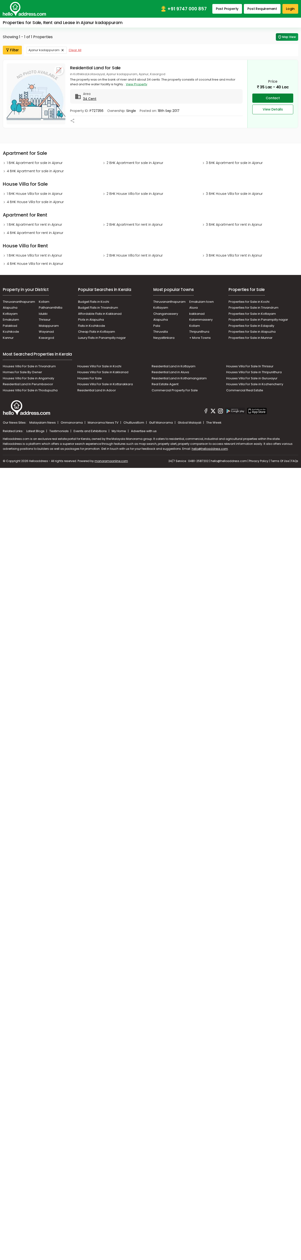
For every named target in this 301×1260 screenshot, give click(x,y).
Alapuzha (10, 307)
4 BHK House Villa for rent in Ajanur (35, 263)
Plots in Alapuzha (91, 319)
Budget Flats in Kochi (93, 301)
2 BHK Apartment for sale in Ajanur (135, 162)
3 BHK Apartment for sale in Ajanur (234, 162)
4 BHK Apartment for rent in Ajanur (35, 232)
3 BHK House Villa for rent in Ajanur (234, 255)
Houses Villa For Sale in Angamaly (28, 378)
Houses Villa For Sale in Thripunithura (254, 372)
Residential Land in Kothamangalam (179, 378)
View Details (273, 109)
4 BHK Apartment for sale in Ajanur (35, 171)
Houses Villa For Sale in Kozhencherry (254, 384)
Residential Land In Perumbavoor (28, 384)
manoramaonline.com (111, 461)
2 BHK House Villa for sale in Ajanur (135, 193)
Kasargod (46, 337)
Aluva (193, 307)
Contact (273, 98)
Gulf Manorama (161, 422)
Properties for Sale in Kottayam (252, 313)
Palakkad (10, 325)
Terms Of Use (279, 461)
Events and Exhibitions (90, 431)
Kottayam (10, 313)
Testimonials (59, 431)
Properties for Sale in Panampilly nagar (258, 319)
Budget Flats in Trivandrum (98, 307)
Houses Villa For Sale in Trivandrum (29, 366)
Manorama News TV (103, 422)
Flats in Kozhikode (91, 325)
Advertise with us (144, 431)
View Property (136, 84)
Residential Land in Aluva (170, 372)
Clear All (75, 50)
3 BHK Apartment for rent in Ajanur (234, 224)
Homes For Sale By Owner (22, 372)
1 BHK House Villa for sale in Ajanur (35, 193)
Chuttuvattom (134, 422)
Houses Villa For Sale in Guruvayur (251, 378)
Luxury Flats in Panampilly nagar (102, 337)
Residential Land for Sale (95, 68)
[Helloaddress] (24, 9)
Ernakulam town (201, 301)
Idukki (43, 313)
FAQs (294, 461)
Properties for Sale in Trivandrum (253, 307)
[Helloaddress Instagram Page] (220, 411)
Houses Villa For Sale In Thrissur (249, 366)
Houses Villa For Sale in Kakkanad (102, 372)
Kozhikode (11, 331)
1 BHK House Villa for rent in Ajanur (34, 255)
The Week (214, 422)
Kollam (44, 301)
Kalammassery (201, 319)
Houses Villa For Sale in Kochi (99, 366)
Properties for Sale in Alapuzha (252, 331)
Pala (156, 325)
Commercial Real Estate (244, 390)
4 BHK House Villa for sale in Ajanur (35, 202)
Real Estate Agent (165, 384)
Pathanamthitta (50, 307)
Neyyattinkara (163, 337)
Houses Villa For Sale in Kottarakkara (105, 384)
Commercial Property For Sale (175, 390)
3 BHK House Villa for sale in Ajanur (234, 193)
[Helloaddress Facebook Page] (206, 411)
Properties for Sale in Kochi (249, 301)
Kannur (8, 337)
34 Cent (89, 98)
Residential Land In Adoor (96, 390)
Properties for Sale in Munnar (251, 337)
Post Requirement (262, 8)
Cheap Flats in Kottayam (96, 331)
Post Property (227, 8)
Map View (289, 37)
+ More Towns (200, 337)
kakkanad (197, 313)
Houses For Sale (89, 378)
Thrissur (45, 319)
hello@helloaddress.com (210, 449)
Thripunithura (199, 331)
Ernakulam (11, 319)
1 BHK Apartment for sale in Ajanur (35, 162)
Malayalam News (42, 422)
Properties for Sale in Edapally (251, 325)
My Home (119, 431)
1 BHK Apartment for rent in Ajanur (34, 224)
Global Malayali (190, 422)
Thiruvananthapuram (19, 301)
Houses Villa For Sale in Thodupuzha (30, 390)
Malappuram (49, 325)
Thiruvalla (160, 331)
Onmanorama (72, 422)
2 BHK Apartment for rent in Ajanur (135, 224)
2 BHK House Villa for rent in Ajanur (135, 255)
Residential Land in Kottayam (173, 366)
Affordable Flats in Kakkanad (100, 313)
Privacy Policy (258, 461)
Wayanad (46, 331)
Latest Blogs (35, 431)
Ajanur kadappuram (43, 50)
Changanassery (165, 313)
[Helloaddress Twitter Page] (213, 411)
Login (290, 8)
